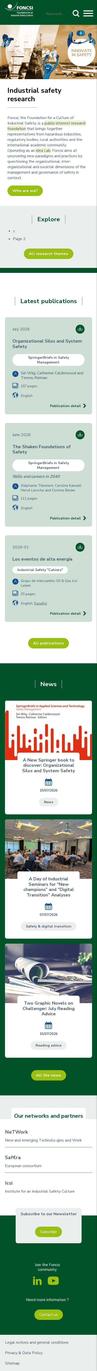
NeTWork (16, 1132)
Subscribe (48, 1232)
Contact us (48, 1314)
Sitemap (12, 1363)
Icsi (9, 1183)
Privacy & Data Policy (24, 1353)
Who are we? (25, 190)
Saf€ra (13, 1157)
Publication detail (65, 406)
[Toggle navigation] (88, 14)
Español (40, 603)
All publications (48, 643)
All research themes (48, 253)
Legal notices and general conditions (37, 1342)
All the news (48, 1075)
